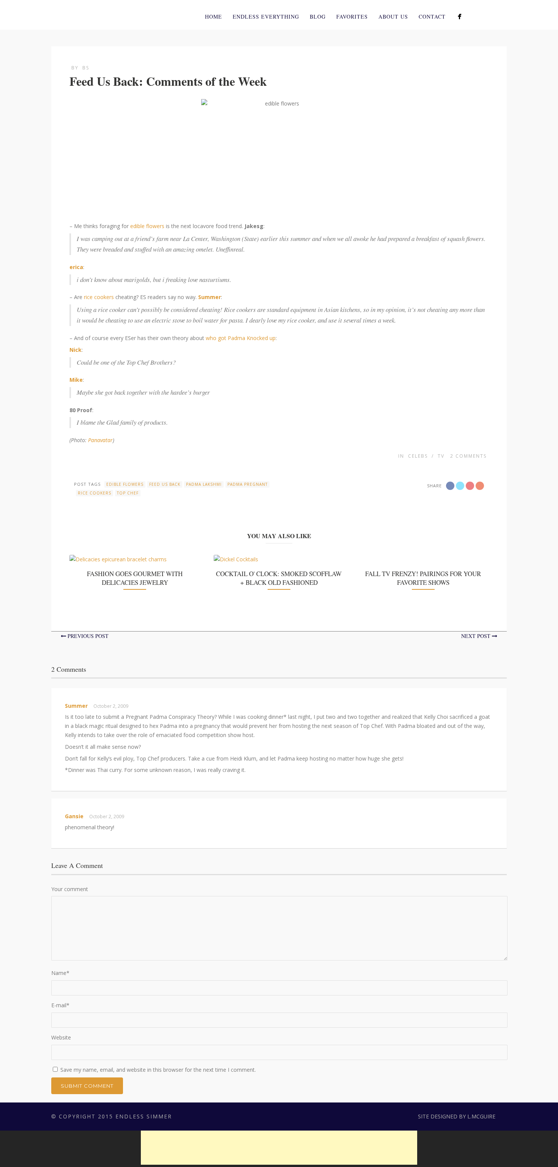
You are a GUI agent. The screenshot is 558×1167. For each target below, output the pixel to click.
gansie (74, 816)
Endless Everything (266, 16)
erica (76, 267)
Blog (318, 16)
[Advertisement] (279, 1148)
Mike (76, 379)
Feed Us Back (164, 484)
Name (60, 972)
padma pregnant (247, 484)
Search (502, 15)
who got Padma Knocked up (241, 338)
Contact (432, 16)
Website (61, 1037)
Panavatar (100, 440)
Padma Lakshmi (204, 484)
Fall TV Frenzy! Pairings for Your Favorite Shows (423, 577)
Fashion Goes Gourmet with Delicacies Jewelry (135, 577)
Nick (75, 349)
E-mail (60, 1005)
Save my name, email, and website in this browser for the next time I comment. (158, 1069)
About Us (393, 16)
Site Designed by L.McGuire (456, 1116)
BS (85, 68)
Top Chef (128, 493)
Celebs (418, 456)
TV (441, 456)
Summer (209, 297)
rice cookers (99, 297)
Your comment (69, 889)
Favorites (352, 16)
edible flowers (147, 226)
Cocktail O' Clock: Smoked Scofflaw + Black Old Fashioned (279, 577)
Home (213, 16)
